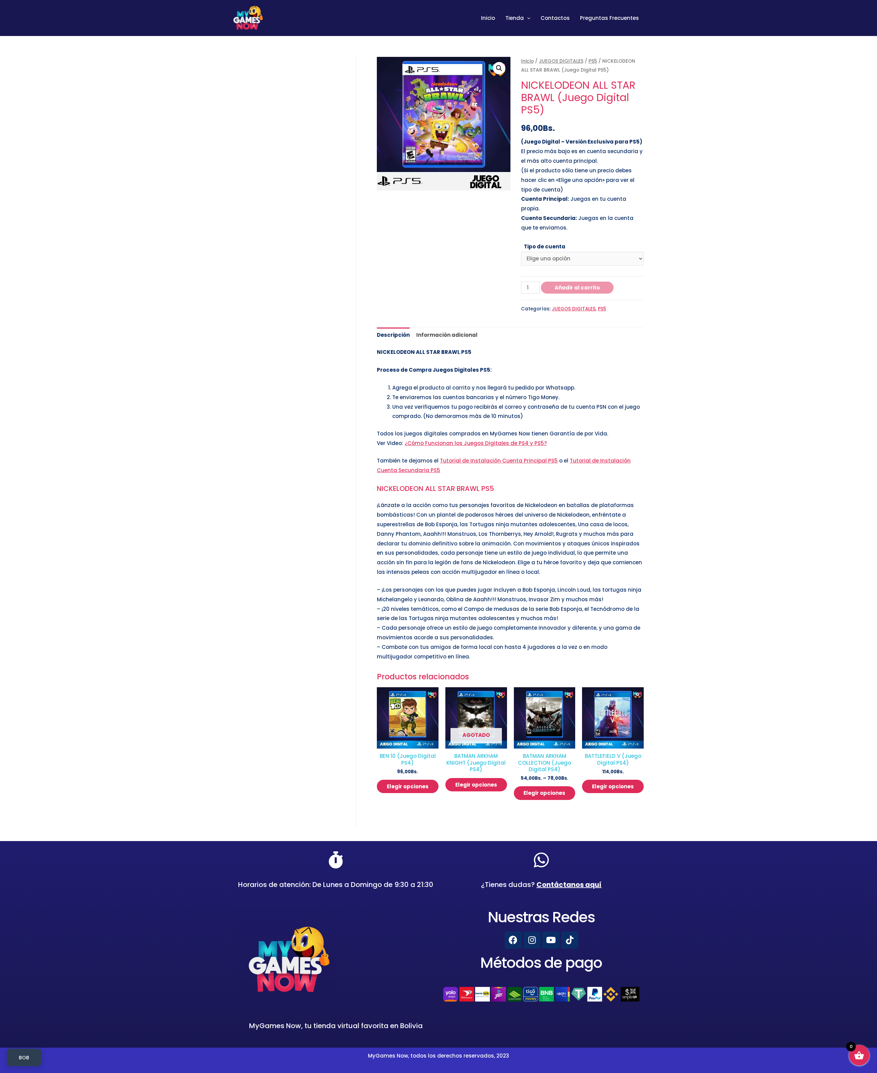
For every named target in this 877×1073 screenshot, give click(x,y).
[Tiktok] (569, 940)
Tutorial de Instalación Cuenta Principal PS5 (499, 460)
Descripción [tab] (393, 334)
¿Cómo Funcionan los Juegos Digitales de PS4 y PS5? (476, 443)
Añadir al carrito (577, 287)
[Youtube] (550, 940)
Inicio (488, 18)
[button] (499, 68)
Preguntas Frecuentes (609, 18)
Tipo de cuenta (544, 246)
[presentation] (527, 18)
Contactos (555, 18)
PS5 (593, 61)
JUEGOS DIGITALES (561, 61)
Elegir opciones (408, 786)
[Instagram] (532, 940)
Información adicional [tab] (447, 334)
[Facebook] (513, 940)
